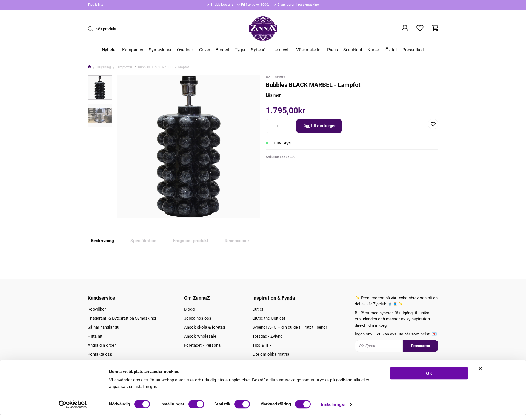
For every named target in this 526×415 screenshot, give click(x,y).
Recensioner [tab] (237, 240)
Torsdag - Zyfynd (267, 336)
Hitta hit (95, 336)
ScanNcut (352, 50)
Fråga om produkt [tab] (190, 240)
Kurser (374, 50)
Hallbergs (275, 77)
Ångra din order (102, 345)
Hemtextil (281, 50)
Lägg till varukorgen (319, 126)
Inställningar (333, 404)
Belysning (104, 67)
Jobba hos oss (197, 318)
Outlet (257, 309)
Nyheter (109, 50)
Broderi (222, 50)
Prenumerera (420, 346)
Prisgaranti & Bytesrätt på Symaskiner (122, 318)
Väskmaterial (309, 50)
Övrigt (391, 50)
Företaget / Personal (203, 345)
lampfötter (124, 67)
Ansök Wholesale (200, 336)
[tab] (100, 87)
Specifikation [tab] (143, 240)
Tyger (240, 50)
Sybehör (259, 50)
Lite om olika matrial (271, 354)
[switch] (196, 404)
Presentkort (413, 50)
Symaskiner (160, 50)
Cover (204, 50)
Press (332, 50)
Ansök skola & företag (204, 327)
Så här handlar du (103, 327)
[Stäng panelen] (480, 368)
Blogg (189, 309)
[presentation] (100, 87)
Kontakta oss (100, 354)
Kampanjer (132, 50)
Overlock (185, 50)
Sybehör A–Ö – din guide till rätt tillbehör (289, 327)
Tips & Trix (95, 5)
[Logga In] (405, 29)
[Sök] (92, 29)
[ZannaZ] (263, 28)
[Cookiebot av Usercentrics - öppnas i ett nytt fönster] (73, 404)
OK (429, 373)
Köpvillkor (97, 309)
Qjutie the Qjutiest (268, 318)
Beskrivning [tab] (102, 240)
